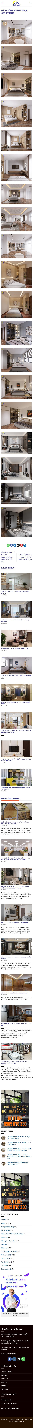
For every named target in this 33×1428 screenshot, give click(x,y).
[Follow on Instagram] (14, 1359)
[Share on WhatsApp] (8, 545)
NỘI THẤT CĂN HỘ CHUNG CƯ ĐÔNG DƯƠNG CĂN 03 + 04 (16, 957)
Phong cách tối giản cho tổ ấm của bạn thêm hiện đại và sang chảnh (15, 887)
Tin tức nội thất (6, 1258)
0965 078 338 (11, 1354)
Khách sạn (4, 1237)
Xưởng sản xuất (6, 1269)
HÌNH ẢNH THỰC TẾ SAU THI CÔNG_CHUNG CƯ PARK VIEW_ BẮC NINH (7, 557)
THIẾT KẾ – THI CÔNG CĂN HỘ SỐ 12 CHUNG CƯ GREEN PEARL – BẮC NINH (16, 759)
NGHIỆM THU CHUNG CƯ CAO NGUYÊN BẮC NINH (15, 648)
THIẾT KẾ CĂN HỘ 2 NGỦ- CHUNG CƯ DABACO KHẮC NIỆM (25, 557)
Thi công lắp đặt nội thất (9, 1251)
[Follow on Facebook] (10, 1359)
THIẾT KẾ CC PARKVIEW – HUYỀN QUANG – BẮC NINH (16, 675)
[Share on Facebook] (11, 545)
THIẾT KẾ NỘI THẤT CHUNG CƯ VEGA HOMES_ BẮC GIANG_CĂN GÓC (19, 1149)
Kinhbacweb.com (19, 1421)
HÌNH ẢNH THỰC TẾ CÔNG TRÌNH (12, 1234)
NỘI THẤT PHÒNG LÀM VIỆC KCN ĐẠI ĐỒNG (14, 993)
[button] (2, 3)
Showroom (4, 1248)
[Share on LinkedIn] (24, 545)
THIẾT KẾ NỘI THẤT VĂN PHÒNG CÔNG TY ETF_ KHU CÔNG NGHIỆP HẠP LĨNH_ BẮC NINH (15, 858)
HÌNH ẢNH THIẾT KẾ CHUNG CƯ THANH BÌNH (14, 922)
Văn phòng (4, 1265)
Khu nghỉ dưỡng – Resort (9, 1241)
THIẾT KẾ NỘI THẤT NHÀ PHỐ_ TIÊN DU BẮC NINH (19, 1143)
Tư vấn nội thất (6, 1262)
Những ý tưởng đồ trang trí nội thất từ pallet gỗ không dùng (15, 822)
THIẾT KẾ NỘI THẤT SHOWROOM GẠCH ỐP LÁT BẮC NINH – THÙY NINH (15, 1062)
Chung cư (4, 1223)
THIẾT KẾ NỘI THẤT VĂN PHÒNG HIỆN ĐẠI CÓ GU (17, 1163)
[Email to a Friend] (18, 545)
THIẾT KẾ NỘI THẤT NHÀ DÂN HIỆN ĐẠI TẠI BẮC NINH (18, 1137)
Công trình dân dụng (7, 1227)
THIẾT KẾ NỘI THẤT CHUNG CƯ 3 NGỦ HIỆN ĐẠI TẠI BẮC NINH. (15, 620)
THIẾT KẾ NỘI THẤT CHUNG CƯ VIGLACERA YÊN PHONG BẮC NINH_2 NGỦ (19, 1156)
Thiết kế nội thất (6, 1255)
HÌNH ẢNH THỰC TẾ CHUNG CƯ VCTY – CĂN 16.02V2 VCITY (15, 703)
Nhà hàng (4, 1244)
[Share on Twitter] (14, 545)
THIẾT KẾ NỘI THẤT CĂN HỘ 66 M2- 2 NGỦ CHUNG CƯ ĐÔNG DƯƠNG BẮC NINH (16, 731)
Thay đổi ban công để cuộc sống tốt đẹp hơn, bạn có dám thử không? (15, 788)
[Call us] (23, 1359)
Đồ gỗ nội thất (5, 1230)
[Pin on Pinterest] (21, 545)
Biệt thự (3, 1220)
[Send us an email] (19, 1359)
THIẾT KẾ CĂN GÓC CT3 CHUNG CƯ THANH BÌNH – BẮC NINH (15, 592)
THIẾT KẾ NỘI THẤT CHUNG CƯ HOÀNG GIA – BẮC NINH (16, 1024)
